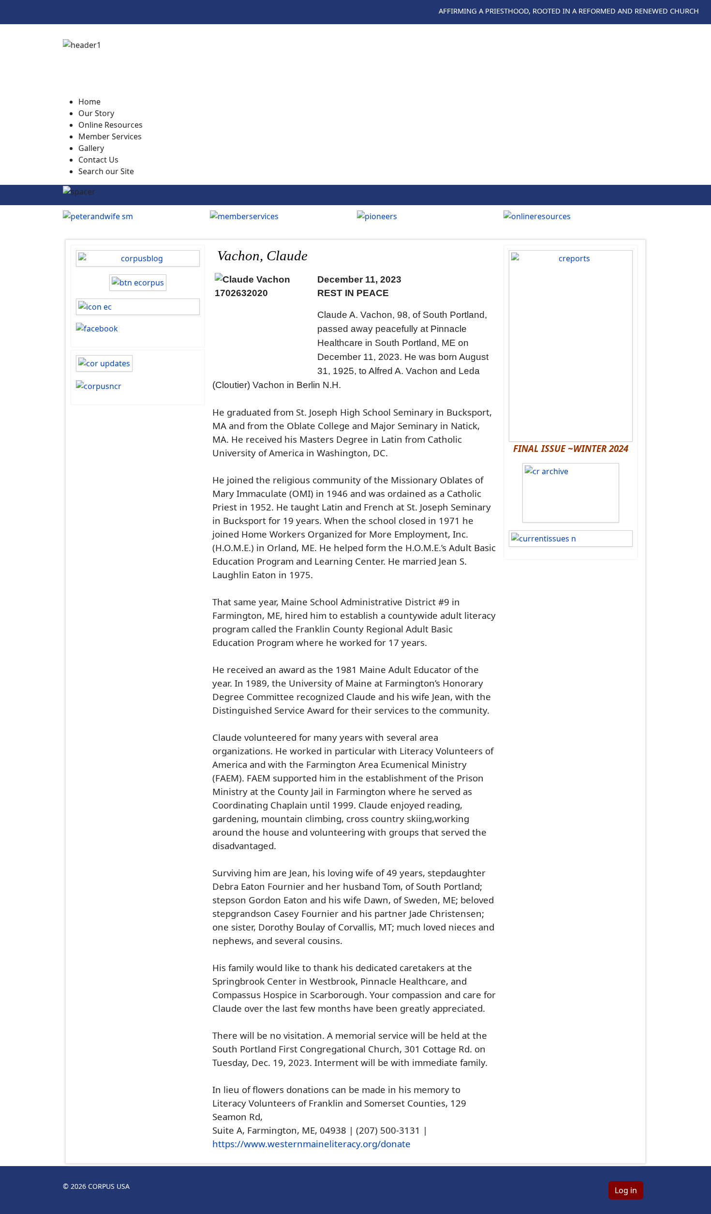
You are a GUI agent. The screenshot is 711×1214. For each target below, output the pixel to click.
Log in (626, 1190)
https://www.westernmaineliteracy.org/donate (311, 1144)
